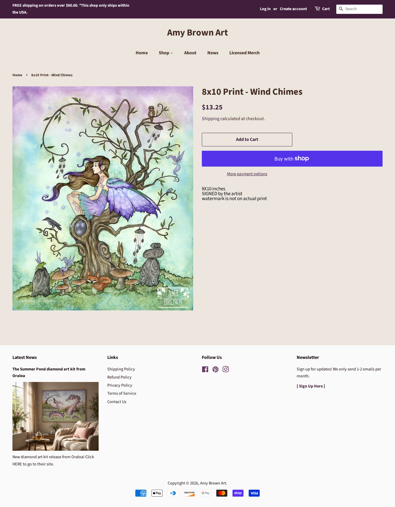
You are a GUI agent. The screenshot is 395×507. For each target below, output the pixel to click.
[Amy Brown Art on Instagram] (225, 371)
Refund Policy (119, 377)
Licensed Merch (244, 53)
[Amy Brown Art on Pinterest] (215, 371)
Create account (293, 9)
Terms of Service (121, 393)
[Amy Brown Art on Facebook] (205, 371)
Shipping (210, 118)
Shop (164, 53)
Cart (326, 9)
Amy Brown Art (197, 32)
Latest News (24, 357)
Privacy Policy (119, 385)
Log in (265, 9)
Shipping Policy (121, 369)
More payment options (247, 174)
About (190, 53)
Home (142, 53)
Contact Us (116, 402)
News (212, 53)
